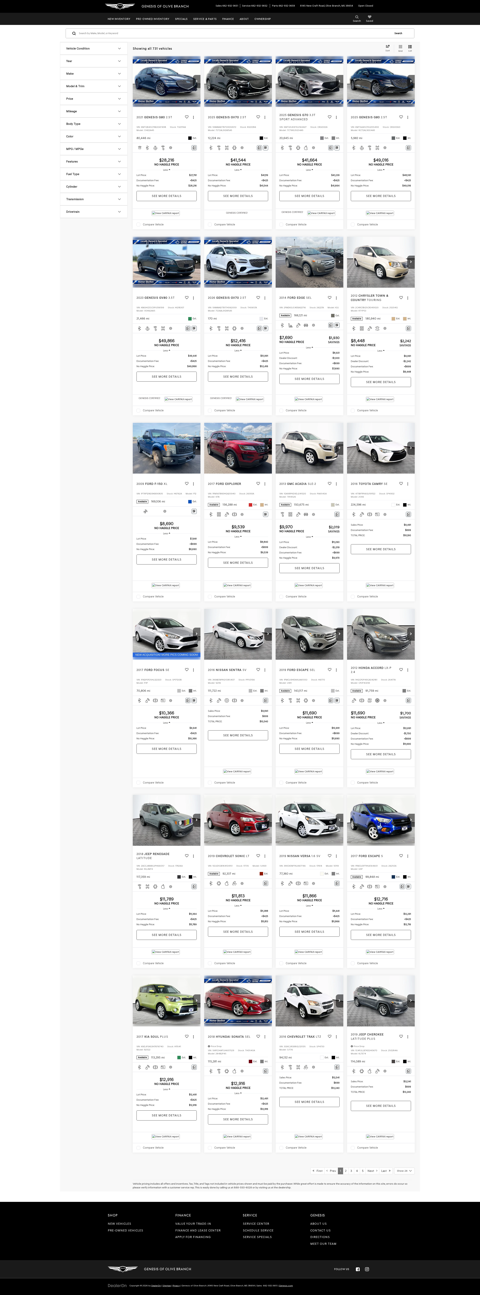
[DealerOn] (117, 1285)
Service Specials (257, 1237)
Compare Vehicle (153, 224)
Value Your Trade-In (193, 1223)
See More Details (167, 196)
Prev (332, 1171)
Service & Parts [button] (205, 18)
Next (372, 1171)
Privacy (176, 1285)
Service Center (256, 1223)
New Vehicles (119, 1223)
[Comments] (194, 147)
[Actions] (193, 117)
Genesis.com (286, 1285)
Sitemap (167, 1285)
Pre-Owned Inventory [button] (153, 18)
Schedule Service (258, 1230)
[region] (166, 180)
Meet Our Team (323, 1244)
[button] (196, 81)
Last (385, 1171)
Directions (320, 1237)
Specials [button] (181, 18)
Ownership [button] (262, 18)
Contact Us (320, 1230)
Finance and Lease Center (198, 1230)
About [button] (244, 18)
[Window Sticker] (265, 147)
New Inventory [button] (119, 18)
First (318, 1171)
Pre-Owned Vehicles (125, 1230)
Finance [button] (228, 18)
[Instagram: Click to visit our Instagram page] (367, 1269)
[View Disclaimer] (171, 148)
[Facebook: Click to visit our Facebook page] (357, 1269)
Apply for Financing (193, 1237)
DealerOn (156, 1285)
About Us (318, 1223)
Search (398, 33)
